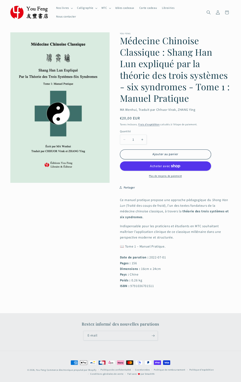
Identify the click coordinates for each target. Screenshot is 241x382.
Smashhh (150, 374)
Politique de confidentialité (116, 369)
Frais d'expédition (149, 124)
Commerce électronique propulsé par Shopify (72, 370)
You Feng (41, 370)
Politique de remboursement (169, 369)
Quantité (125, 131)
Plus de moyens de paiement (165, 176)
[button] (64, 8)
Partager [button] (129, 187)
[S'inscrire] (153, 336)
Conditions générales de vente (106, 374)
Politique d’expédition (201, 369)
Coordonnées (142, 369)
